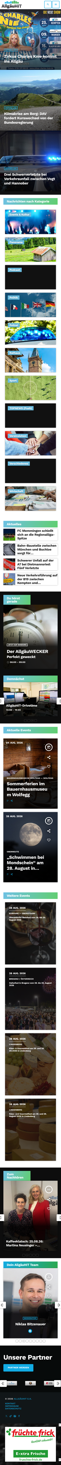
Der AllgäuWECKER (27, 651)
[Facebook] (19, 1416)
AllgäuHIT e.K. (23, 1399)
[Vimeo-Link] (12, 4)
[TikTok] (10, 1416)
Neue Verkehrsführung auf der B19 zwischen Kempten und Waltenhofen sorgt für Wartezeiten (37, 583)
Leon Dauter (30, 1324)
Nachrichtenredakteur (30, 1318)
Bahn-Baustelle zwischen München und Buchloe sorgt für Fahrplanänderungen (36, 551)
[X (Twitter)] (6, 1416)
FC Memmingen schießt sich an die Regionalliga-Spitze (36, 534)
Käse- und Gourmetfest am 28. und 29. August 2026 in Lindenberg (28, 1115)
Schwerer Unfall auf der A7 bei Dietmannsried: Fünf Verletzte (35, 564)
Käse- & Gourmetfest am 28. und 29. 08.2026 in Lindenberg (26, 1049)
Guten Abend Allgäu (21, 705)
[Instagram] (15, 1416)
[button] (25, 720)
